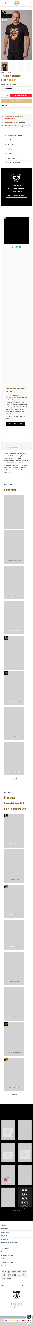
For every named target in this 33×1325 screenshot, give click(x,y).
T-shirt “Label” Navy (14, 844)
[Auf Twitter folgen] (18, 1304)
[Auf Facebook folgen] (11, 1304)
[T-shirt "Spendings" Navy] (14, 901)
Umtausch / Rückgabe (7, 1255)
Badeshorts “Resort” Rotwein (14, 701)
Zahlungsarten (5, 1248)
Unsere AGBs (4, 1235)
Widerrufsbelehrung (7, 1262)
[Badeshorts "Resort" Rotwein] (14, 688)
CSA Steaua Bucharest (9, 1180)
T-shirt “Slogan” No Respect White (14, 1052)
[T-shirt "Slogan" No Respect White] (14, 1039)
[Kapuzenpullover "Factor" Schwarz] (14, 547)
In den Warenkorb (21, 95)
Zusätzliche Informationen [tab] (10, 444)
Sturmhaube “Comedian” (14, 525)
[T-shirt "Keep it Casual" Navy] (14, 1074)
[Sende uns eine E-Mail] (21, 1304)
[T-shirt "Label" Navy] (14, 831)
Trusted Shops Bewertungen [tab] (10, 447)
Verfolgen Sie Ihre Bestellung (9, 1243)
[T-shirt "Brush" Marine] (14, 866)
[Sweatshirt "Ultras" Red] (14, 653)
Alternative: (4, 105)
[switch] (29, 1322)
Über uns (3, 1225)
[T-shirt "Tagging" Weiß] (14, 582)
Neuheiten (9, 73)
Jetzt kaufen (16, 101)
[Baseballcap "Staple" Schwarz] (14, 758)
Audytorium (20, 1308)
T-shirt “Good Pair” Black (14, 981)
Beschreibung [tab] (6, 440)
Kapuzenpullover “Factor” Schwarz (14, 560)
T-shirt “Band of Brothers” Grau (14, 1017)
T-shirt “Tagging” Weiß (14, 595)
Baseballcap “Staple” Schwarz (14, 772)
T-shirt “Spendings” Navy (14, 914)
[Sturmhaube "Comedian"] (14, 512)
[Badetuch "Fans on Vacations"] (14, 617)
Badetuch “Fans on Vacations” (14, 631)
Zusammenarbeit (6, 1232)
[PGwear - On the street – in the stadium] (17, 3)
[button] (2, 3)
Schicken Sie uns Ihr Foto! (8, 1259)
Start (2, 73)
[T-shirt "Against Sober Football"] (14, 935)
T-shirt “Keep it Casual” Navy (14, 1087)
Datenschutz (4, 1239)
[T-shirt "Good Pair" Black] (14, 968)
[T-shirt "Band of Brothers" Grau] (14, 1004)
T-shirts (7, 792)
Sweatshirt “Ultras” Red (14, 666)
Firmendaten (5, 1228)
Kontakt (3, 1266)
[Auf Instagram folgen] (14, 1304)
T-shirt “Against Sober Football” (14, 946)
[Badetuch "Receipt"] (14, 723)
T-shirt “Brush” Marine (14, 879)
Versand (3, 1252)
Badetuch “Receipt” (14, 736)
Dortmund (24, 1181)
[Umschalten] (6, 135)
